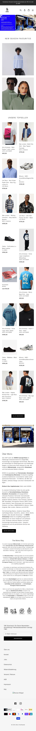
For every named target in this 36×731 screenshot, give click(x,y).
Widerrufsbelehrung (10, 669)
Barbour (7, 559)
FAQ (5, 689)
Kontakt (6, 654)
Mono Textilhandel (20, 724)
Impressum (7, 684)
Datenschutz (8, 664)
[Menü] (33, 10)
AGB (5, 679)
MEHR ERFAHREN (9, 531)
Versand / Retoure (9, 674)
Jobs (5, 659)
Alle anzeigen (18, 416)
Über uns (7, 649)
